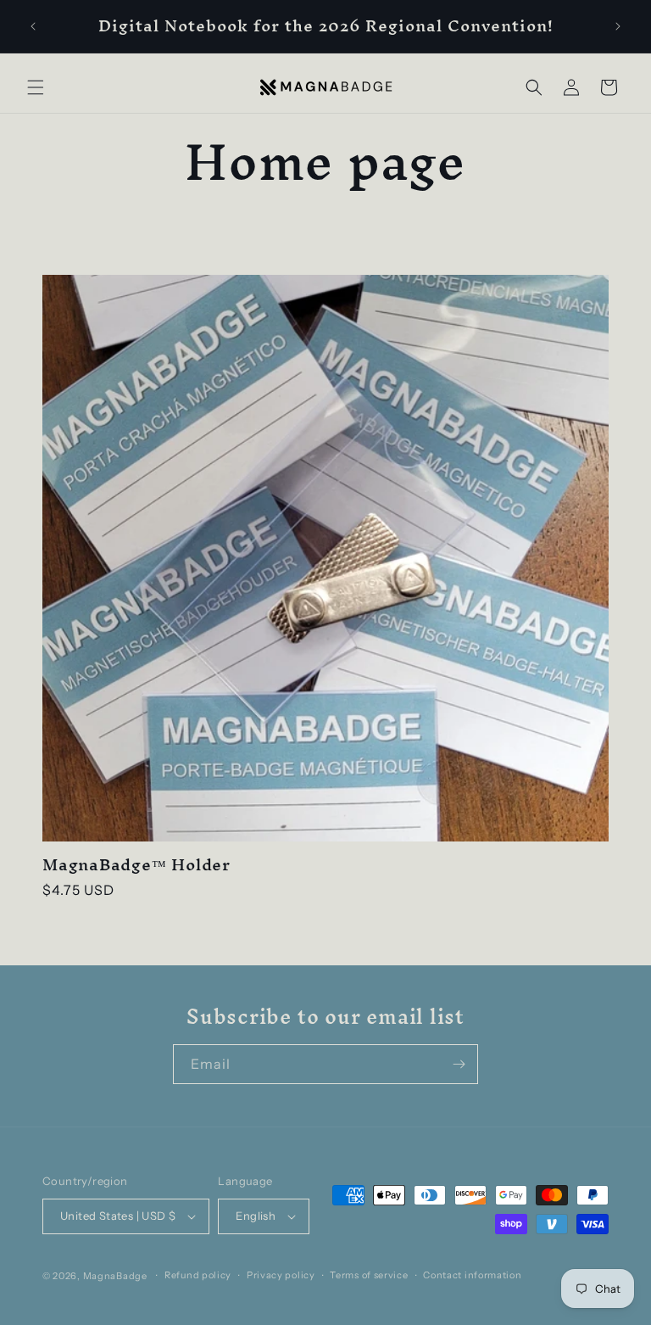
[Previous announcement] (33, 26)
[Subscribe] (458, 1064)
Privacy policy (281, 1275)
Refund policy (197, 1275)
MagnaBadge (115, 1276)
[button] (35, 87)
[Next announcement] (618, 26)
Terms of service (369, 1275)
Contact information (472, 1275)
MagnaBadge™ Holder (136, 865)
